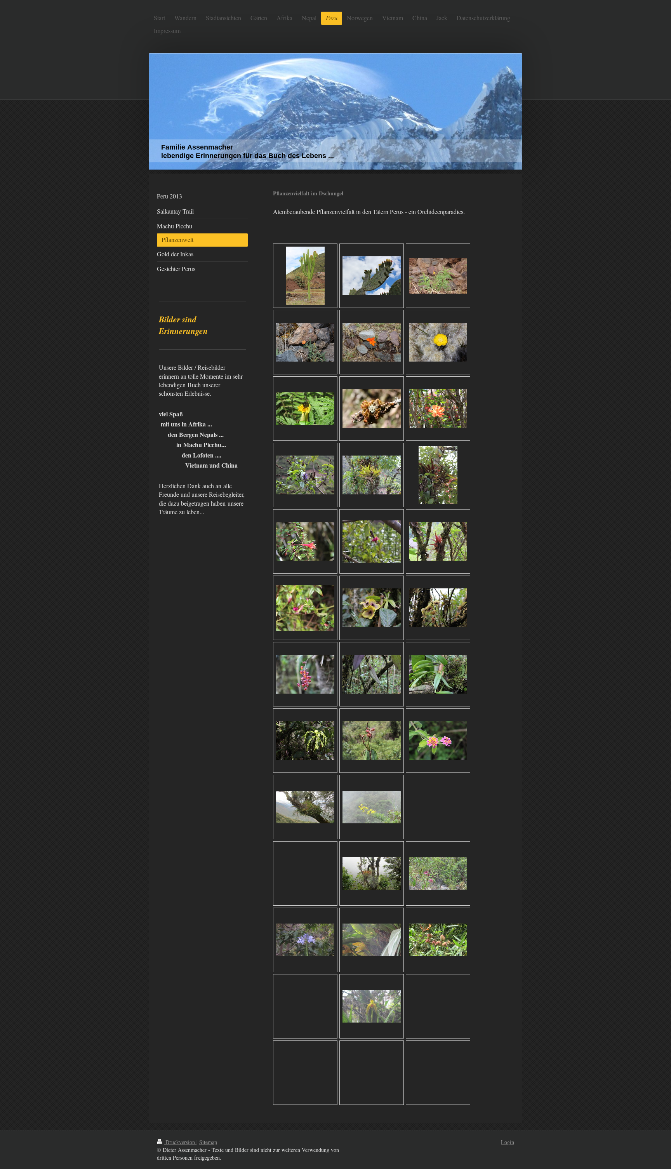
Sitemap (208, 1142)
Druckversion (180, 1142)
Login (507, 1142)
